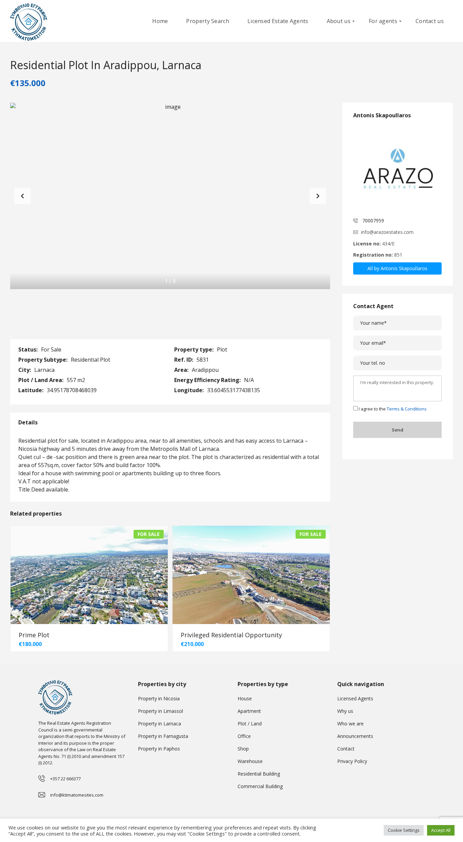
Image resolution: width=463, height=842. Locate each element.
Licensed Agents (355, 698)
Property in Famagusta (163, 736)
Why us (345, 711)
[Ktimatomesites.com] (28, 21)
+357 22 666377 (65, 779)
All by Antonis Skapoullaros (397, 268)
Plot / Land (250, 723)
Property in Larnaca (159, 723)
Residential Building (259, 773)
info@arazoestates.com (387, 232)
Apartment (249, 711)
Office (244, 736)
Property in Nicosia (159, 698)
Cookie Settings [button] (404, 830)
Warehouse (250, 761)
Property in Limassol (160, 711)
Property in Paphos (159, 748)
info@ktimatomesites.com (76, 795)
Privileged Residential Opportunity (231, 635)
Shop (243, 748)
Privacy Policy (352, 761)
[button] (318, 196)
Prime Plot (34, 635)
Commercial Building (260, 786)
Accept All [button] (440, 830)
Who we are (350, 723)
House (245, 698)
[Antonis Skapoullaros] (397, 168)
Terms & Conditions (407, 409)
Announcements (355, 736)
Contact (346, 748)
